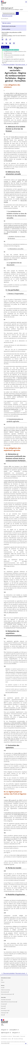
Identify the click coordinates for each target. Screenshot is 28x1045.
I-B (20, 839)
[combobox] (9, 13)
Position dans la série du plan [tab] (9, 26)
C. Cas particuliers (8, 57)
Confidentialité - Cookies (6, 1038)
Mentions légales (16, 1036)
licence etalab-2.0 (4, 1043)
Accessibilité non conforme (6, 1036)
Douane (2, 1006)
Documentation (4, 992)
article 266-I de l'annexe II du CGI (15, 466)
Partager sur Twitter (6, 43)
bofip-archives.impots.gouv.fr (7, 994)
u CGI (7, 138)
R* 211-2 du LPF (20, 627)
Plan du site (22, 1036)
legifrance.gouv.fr (5, 1032)
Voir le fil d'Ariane (4, 18)
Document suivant (20, 64)
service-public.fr (13, 1030)
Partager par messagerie (14, 43)
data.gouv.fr (15, 1032)
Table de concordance (5, 989)
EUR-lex (2, 1008)
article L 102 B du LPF (17, 964)
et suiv (16, 581)
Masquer (6, 47)
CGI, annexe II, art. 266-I (10, 123)
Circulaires (3, 1004)
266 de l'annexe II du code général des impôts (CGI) (15, 94)
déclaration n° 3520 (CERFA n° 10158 (15, 395)
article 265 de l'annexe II (18, 137)
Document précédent (9, 64)
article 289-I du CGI (19, 753)
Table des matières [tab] (6, 23)
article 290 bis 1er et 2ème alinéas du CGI (15, 429)
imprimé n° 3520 (16, 596)
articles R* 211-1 (10, 627)
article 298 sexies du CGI (11, 739)
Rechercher (17, 13)
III (13, 581)
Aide (2, 980)
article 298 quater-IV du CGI (13, 800)
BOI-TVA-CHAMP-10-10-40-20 (11, 692)
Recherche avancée (7, 16)
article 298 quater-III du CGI (11, 623)
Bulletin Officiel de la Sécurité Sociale (8, 1001)
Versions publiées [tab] (6, 29)
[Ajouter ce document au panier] (6, 39)
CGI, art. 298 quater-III (10, 612)
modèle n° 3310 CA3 (9, 709)
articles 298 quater (9, 672)
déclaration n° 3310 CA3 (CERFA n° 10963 (15, 723)
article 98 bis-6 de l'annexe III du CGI (14, 227)
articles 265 (9, 93)
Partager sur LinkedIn (10, 43)
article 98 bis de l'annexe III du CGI (14, 813)
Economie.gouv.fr (4, 1010)
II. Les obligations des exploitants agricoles (13, 59)
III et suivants (8, 933)
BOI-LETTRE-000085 (12, 232)
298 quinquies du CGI (20, 672)
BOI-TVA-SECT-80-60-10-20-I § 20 (13, 409)
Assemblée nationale (5, 999)
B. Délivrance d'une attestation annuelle (14, 55)
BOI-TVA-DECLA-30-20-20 (19, 781)
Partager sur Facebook (2, 43)
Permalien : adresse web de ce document (10, 39)
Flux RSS (2, 987)
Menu (26, 2)
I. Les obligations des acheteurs (11, 50)
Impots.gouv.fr (4, 1012)
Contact (2, 982)
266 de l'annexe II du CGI (15, 225)
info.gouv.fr (4, 1030)
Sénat (2, 1015)
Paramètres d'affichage (18, 1038)
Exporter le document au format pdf (2, 39)
